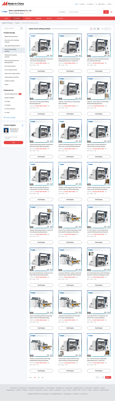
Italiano (46, 390)
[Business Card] (22, 125)
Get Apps (102, 4)
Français (31, 390)
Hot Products (13, 388)
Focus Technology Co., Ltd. (45, 394)
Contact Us (60, 18)
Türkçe (89, 390)
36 (38, 377)
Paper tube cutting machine (12, 73)
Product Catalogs (10, 117)
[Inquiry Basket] (96, 4)
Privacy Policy (84, 394)
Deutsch (51, 390)
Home (6, 18)
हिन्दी (79, 390)
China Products (22, 388)
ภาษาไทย (84, 390)
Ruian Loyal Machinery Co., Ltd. (20, 10)
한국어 (69, 390)
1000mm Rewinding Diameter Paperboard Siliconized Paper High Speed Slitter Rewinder (41, 146)
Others (6, 84)
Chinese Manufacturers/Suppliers (36, 388)
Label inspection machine (12, 77)
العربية (64, 390)
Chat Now (14, 131)
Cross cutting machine (11, 70)
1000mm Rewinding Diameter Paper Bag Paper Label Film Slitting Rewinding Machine (41, 317)
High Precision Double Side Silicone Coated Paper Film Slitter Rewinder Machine (39, 189)
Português (24, 390)
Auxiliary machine (9, 81)
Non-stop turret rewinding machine (12, 41)
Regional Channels (78, 388)
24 (35, 377)
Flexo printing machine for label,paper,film (12, 61)
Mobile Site (96, 388)
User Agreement (67, 394)
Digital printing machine (11, 36)
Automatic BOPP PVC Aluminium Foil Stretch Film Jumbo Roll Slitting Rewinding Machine (97, 317)
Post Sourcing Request (111, 12)
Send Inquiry (41, 71)
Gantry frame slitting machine (10, 50)
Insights (103, 388)
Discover (49, 18)
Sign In (77, 4)
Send (13, 142)
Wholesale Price (60, 388)
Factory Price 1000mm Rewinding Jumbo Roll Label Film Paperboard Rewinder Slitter (69, 232)
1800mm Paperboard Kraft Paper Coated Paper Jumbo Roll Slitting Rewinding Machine (98, 189)
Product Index (88, 388)
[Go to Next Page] (109, 28)
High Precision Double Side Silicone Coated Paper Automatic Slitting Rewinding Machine (96, 146)
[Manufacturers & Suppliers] (13, 3)
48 (42, 377)
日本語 (74, 390)
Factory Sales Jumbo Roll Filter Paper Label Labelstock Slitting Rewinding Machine (68, 360)
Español (18, 390)
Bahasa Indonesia (104, 390)
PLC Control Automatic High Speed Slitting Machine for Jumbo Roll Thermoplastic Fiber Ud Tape (96, 360)
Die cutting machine (10, 66)
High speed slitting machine (12, 46)
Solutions (38, 18)
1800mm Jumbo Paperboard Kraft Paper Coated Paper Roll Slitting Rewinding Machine (69, 189)
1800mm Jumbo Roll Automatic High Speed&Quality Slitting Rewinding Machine (40, 360)
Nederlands (58, 390)
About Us (28, 18)
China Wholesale (50, 388)
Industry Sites (69, 388)
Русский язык (38, 390)
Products (17, 18)
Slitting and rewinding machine (11, 56)
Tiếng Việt (95, 390)
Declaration (76, 394)
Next (107, 377)
